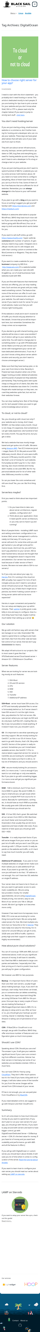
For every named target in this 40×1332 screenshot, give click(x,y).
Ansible (28, 13)
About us (24, 1320)
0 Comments (6, 89)
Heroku (5, 577)
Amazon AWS (12, 448)
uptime (17, 609)
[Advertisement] (20, 1248)
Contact (15, 1320)
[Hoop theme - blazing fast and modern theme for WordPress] (31, 1284)
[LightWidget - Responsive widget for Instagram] (9, 1284)
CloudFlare (6, 1074)
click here (20, 115)
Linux (20, 13)
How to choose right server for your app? (19, 82)
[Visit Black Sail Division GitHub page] (20, 1325)
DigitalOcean (30, 896)
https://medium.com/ (10, 209)
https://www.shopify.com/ (12, 238)
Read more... (7, 1221)
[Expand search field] (35, 4)
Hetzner (30, 925)
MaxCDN (23, 1095)
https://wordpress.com (21, 206)
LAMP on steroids (17, 1174)
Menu (12, 13)
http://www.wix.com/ (10, 267)
